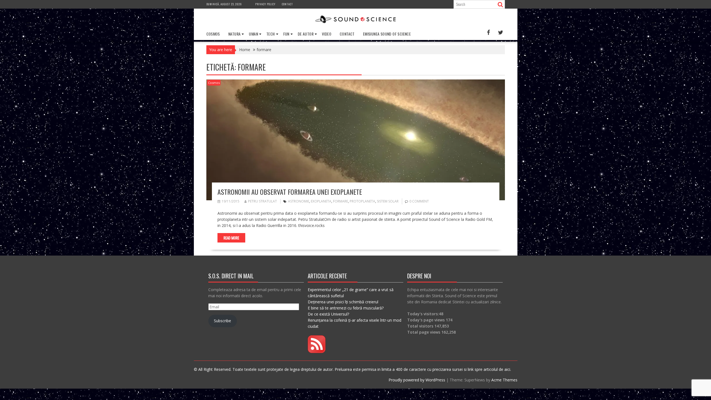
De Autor (306, 34)
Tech (270, 34)
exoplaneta (321, 201)
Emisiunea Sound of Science (387, 34)
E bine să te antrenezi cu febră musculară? (346, 308)
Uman (253, 34)
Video (326, 34)
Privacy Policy (265, 4)
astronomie (298, 201)
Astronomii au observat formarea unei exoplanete (289, 192)
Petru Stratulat (262, 201)
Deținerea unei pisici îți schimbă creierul (343, 301)
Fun (286, 34)
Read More (231, 238)
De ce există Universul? (328, 314)
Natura (234, 34)
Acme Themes (504, 379)
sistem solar (388, 201)
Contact (287, 4)
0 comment (419, 201)
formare (340, 201)
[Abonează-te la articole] (317, 351)
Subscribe (222, 320)
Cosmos (213, 34)
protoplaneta (362, 201)
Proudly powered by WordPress (417, 379)
